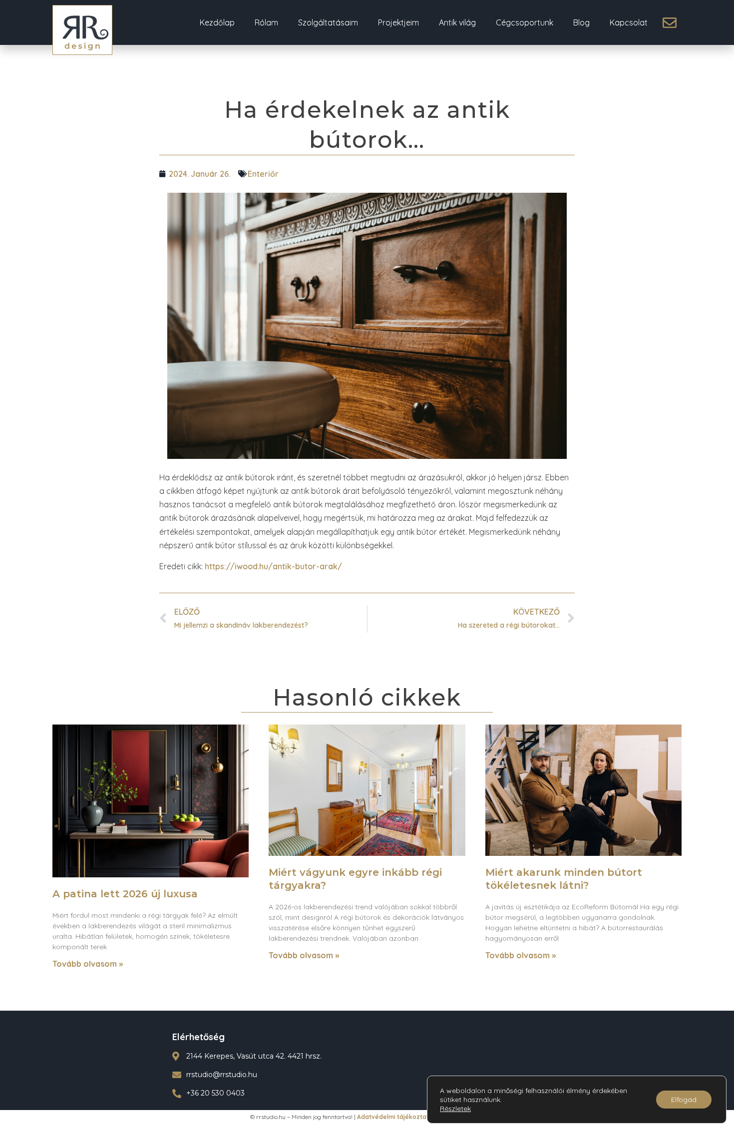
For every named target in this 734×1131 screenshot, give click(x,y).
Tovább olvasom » (87, 964)
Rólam (266, 22)
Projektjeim (398, 22)
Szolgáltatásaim (328, 22)
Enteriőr (263, 174)
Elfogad (684, 1099)
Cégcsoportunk (524, 22)
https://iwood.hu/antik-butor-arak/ (273, 566)
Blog (581, 22)
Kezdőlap (217, 22)
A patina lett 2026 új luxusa (125, 894)
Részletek (455, 1108)
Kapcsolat (629, 22)
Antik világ (457, 22)
